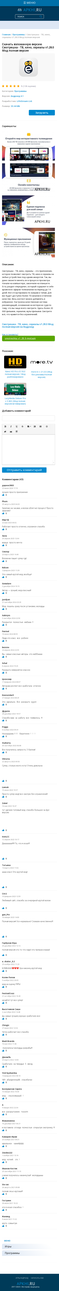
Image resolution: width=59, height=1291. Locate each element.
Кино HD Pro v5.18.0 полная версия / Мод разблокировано (15, 374)
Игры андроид (22, 1278)
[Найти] (40, 16)
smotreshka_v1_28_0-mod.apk (20, 338)
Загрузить (41, 112)
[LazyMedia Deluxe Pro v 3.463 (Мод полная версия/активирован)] (15, 389)
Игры (8, 1246)
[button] (5, 426)
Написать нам (37, 1278)
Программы (20, 91)
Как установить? (10, 334)
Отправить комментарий (24, 470)
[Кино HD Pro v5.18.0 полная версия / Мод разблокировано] (15, 362)
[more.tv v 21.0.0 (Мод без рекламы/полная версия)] (42, 362)
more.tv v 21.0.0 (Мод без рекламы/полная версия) (41, 374)
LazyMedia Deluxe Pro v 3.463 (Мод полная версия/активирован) (15, 401)
